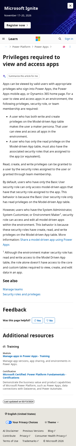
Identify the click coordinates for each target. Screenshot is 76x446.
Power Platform (21, 46)
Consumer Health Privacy (50, 435)
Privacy (24, 435)
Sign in (69, 38)
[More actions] (70, 47)
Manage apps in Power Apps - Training (26, 356)
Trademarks (29, 441)
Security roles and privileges (21, 294)
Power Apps (42, 46)
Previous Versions (33, 430)
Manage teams (13, 289)
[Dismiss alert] (70, 6)
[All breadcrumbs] (6, 47)
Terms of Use (10, 441)
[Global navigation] (3, 39)
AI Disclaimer (11, 430)
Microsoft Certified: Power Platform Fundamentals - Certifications (34, 376)
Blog (50, 430)
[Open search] (59, 39)
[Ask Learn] (64, 47)
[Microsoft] (38, 38)
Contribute (9, 435)
